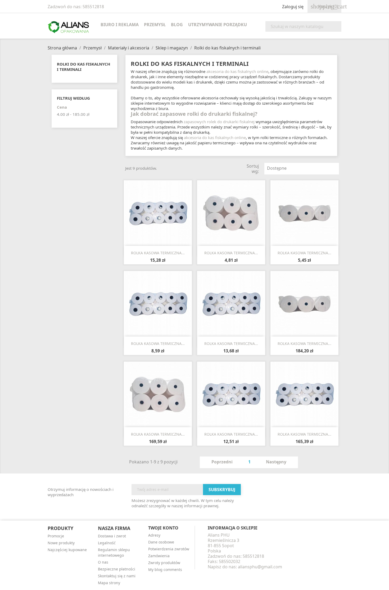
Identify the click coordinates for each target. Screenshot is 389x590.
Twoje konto (163, 528)
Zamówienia (159, 555)
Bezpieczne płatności (116, 568)
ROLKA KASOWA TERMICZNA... (158, 252)
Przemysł (155, 24)
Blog (177, 24)
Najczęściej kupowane (67, 549)
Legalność (107, 542)
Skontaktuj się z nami (116, 575)
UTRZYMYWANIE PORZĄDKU (217, 24)
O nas (103, 562)
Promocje (56, 535)
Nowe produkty (61, 542)
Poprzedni (219, 462)
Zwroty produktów (164, 562)
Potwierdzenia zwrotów (168, 548)
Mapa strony (109, 582)
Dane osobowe (161, 542)
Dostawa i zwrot (112, 535)
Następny (279, 462)
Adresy (154, 535)
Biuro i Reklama (120, 24)
